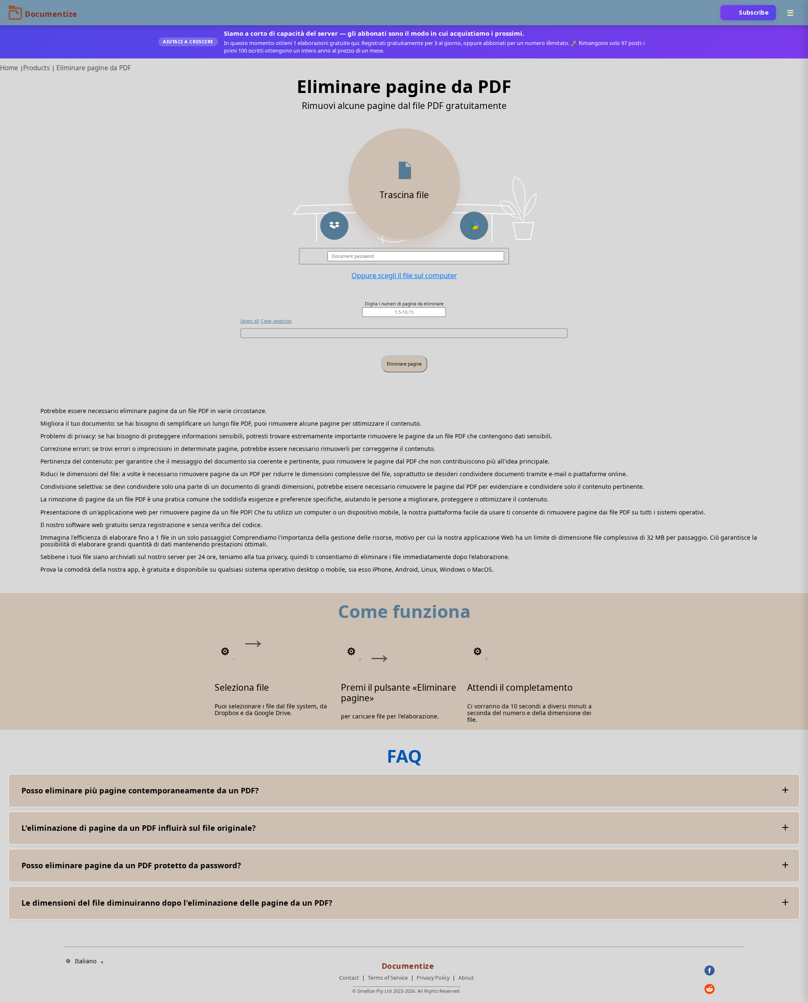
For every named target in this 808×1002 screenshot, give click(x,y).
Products (36, 68)
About (466, 977)
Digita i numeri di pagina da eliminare (404, 303)
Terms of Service (388, 977)
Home (9, 68)
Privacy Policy (433, 977)
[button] (334, 226)
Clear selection (276, 320)
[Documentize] (406, 963)
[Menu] (790, 12)
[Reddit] (723, 989)
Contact (349, 977)
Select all (249, 320)
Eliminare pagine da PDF (93, 68)
